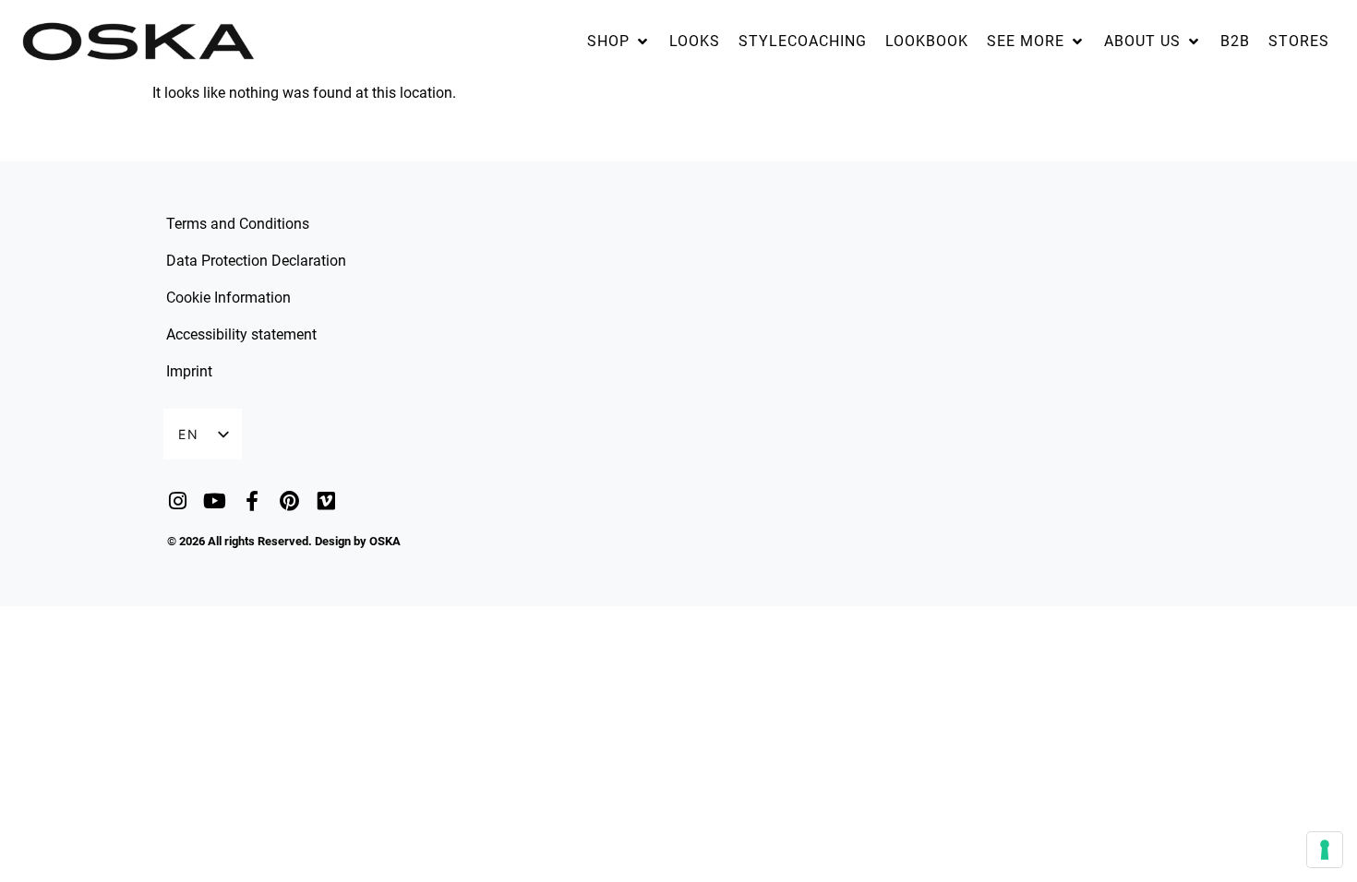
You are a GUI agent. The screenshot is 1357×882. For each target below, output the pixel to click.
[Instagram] (178, 500)
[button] (619, 41)
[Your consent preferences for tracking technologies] (1324, 849)
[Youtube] (214, 500)
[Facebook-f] (251, 500)
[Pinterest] (289, 500)
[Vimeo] (326, 500)
